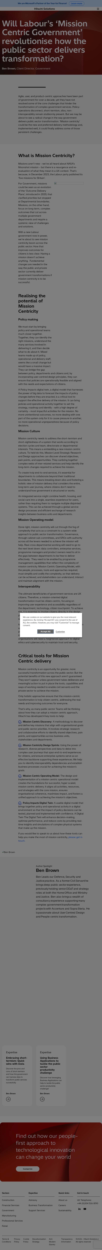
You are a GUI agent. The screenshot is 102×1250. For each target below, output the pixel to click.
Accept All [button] (46, 631)
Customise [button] (60, 631)
